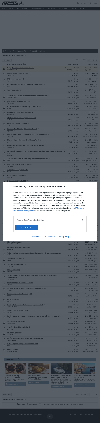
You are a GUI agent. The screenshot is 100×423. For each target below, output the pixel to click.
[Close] (92, 186)
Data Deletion (36, 237)
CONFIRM (26, 228)
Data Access (50, 237)
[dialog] (50, 211)
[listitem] (50, 220)
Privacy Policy (64, 237)
